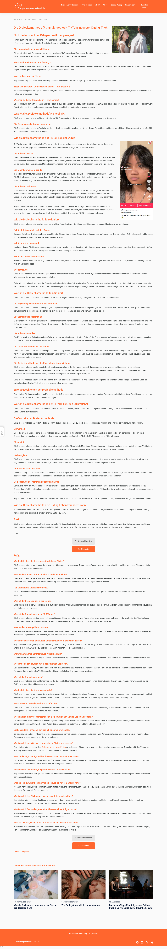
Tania (45, 20)
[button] (83, 541)
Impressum (94, 933)
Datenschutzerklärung (77, 933)
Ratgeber (144, 5)
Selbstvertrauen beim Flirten (54, 747)
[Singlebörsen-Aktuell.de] (30, 6)
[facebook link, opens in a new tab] (137, 942)
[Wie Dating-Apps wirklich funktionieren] (83, 884)
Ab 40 (97, 5)
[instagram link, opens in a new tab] (142, 942)
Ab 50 (105, 5)
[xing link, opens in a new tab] (152, 942)
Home (16, 852)
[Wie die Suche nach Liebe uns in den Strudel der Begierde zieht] (36, 884)
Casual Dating (116, 5)
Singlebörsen (87, 5)
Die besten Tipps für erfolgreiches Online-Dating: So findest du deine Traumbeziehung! (131, 906)
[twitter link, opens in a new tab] (147, 942)
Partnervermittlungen (69, 5)
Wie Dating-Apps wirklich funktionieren (80, 905)
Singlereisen (130, 5)
